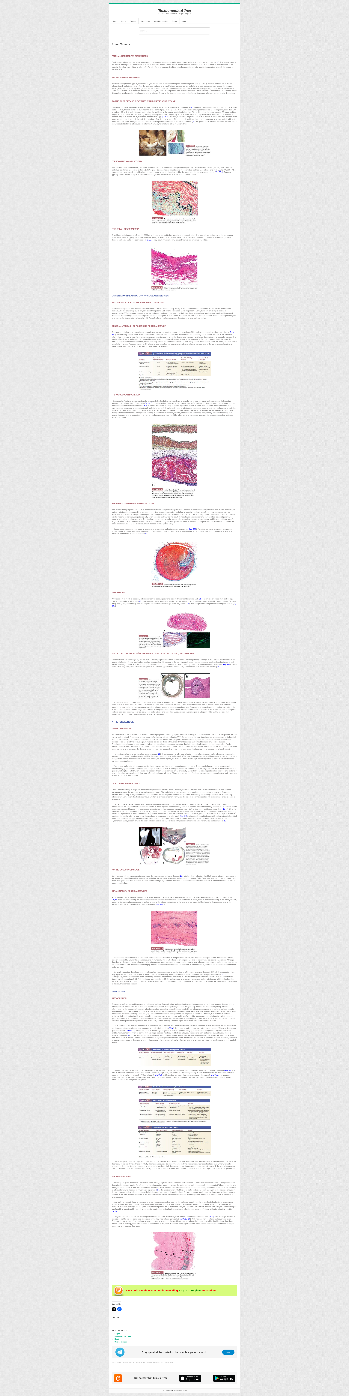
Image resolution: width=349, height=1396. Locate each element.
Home (114, 21)
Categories (145, 21)
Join (228, 1352)
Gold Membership (161, 21)
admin (131, 1362)
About (184, 21)
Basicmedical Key (174, 10)
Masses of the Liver (123, 1336)
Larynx (117, 1334)
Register (133, 21)
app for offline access (174, 1390)
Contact (174, 21)
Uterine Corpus (121, 1342)
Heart (117, 1339)
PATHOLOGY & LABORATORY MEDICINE (149, 1362)
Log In (123, 21)
